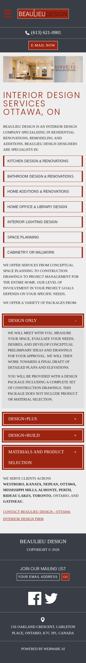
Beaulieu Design (43, 541)
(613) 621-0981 (45, 32)
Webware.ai (54, 649)
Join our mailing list (43, 569)
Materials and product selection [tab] (36, 457)
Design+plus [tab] (22, 418)
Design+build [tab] (24, 435)
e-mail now (43, 45)
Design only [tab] (22, 320)
